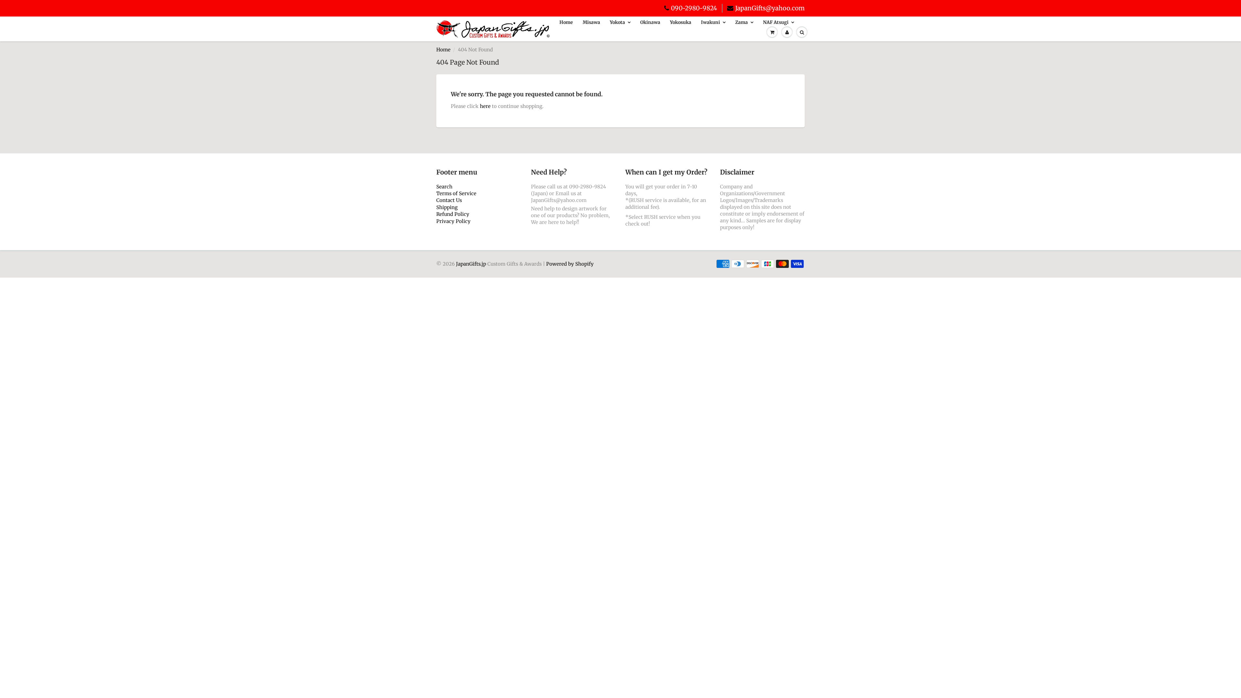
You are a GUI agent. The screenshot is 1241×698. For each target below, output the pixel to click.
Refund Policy (452, 214)
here (485, 106)
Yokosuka (680, 22)
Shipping (447, 207)
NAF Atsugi (776, 22)
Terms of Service (456, 193)
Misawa (591, 22)
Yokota (617, 22)
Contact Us (449, 200)
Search (444, 187)
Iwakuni (710, 22)
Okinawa (650, 22)
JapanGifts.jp (471, 264)
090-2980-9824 (694, 8)
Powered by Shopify (570, 264)
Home (566, 22)
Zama (741, 22)
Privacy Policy (453, 221)
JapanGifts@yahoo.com (770, 8)
